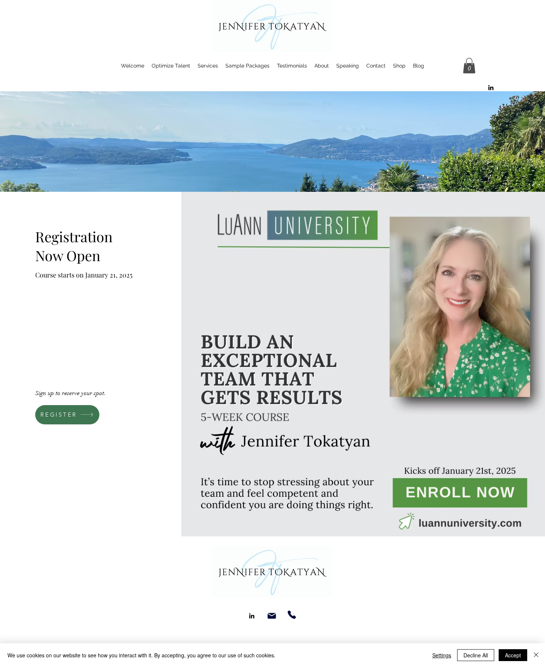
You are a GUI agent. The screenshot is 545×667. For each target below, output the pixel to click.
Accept (513, 655)
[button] (469, 65)
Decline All (475, 655)
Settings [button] (441, 655)
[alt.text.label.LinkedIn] (491, 87)
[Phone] (292, 615)
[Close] (536, 655)
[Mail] (272, 616)
